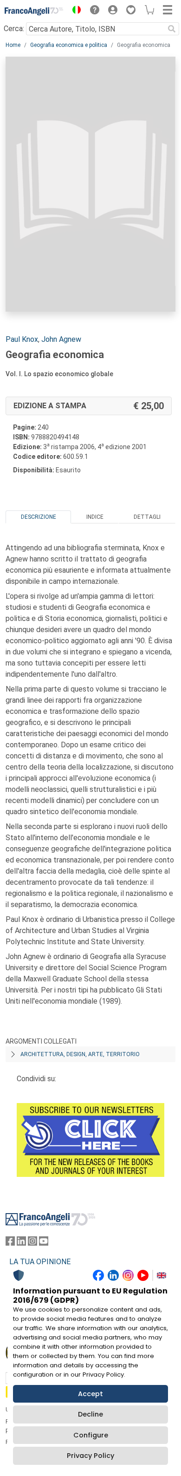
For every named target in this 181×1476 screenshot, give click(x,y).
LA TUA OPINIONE (40, 1261)
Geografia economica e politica (68, 45)
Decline (90, 1414)
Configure (90, 1435)
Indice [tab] (94, 517)
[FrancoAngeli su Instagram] (32, 1243)
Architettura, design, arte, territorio (80, 1054)
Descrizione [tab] (38, 517)
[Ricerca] (171, 28)
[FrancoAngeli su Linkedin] (21, 1243)
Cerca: (14, 28)
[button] (74, 11)
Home (13, 45)
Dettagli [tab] (147, 517)
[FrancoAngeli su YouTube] (43, 1243)
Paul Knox (22, 339)
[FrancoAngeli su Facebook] (10, 1243)
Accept (90, 1393)
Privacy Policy (90, 1455)
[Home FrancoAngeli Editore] (34, 11)
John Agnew (61, 339)
